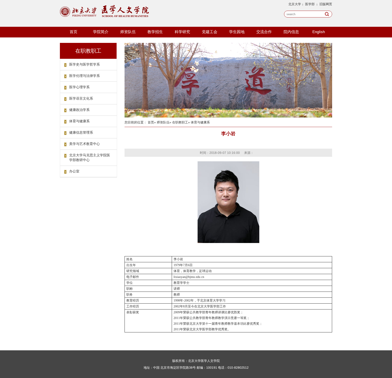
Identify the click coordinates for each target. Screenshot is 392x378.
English (318, 32)
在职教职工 (180, 122)
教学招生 (155, 32)
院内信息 (291, 32)
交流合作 (264, 32)
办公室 (74, 171)
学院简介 (100, 32)
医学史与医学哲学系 (84, 64)
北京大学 (294, 4)
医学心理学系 (79, 87)
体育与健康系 (79, 121)
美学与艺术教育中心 (84, 144)
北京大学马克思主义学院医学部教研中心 (89, 157)
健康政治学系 (79, 110)
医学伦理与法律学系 (84, 76)
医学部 (310, 4)
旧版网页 (325, 4)
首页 (73, 32)
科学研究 (182, 32)
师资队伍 (128, 32)
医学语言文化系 (81, 98)
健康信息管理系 (81, 132)
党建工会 (209, 32)
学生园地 (237, 32)
